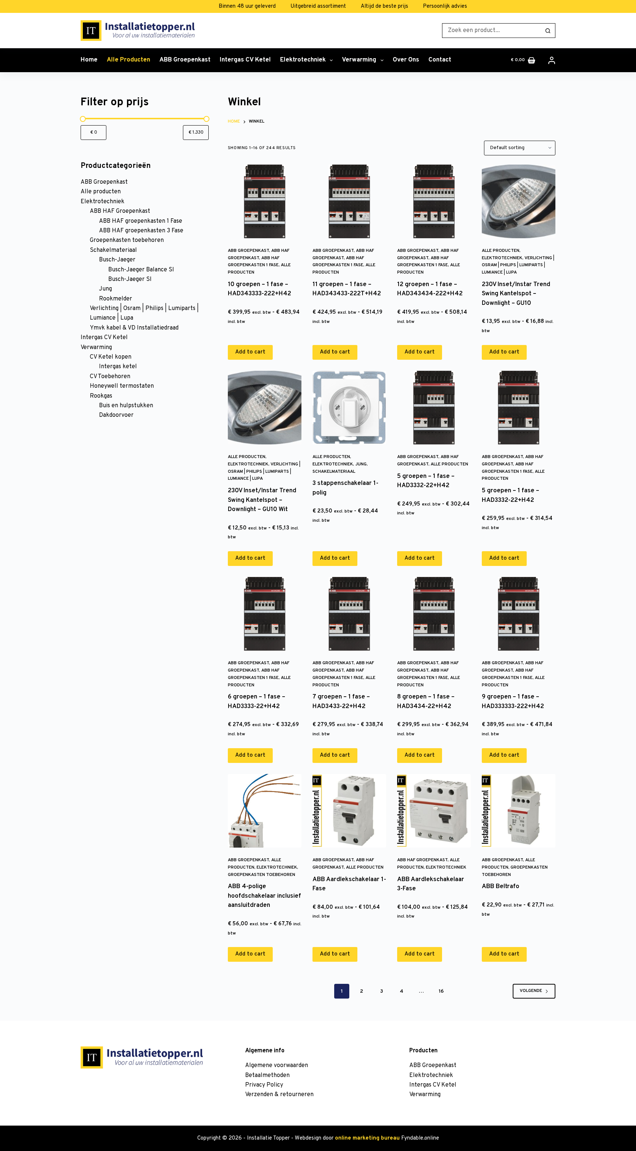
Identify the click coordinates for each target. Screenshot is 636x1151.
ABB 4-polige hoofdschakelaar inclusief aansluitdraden (264, 896)
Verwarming (359, 60)
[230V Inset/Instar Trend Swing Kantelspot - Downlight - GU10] (518, 201)
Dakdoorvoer (116, 415)
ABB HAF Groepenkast (422, 860)
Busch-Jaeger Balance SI (141, 270)
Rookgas (101, 396)
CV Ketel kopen (110, 357)
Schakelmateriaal (333, 472)
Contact (439, 60)
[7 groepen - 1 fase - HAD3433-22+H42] (349, 614)
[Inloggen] (551, 60)
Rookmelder (115, 299)
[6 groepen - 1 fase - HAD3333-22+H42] (264, 614)
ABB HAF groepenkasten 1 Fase (140, 221)
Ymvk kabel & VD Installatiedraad (134, 328)
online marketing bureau (367, 1138)
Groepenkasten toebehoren (261, 875)
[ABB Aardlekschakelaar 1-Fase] (349, 811)
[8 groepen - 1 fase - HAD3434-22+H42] (434, 614)
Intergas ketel (118, 366)
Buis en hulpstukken (126, 405)
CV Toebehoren (110, 376)
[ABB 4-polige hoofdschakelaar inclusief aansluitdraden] (264, 811)
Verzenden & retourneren (279, 1094)
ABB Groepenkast (185, 60)
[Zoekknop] (548, 30)
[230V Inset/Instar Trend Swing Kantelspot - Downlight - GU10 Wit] (264, 407)
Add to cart (250, 352)
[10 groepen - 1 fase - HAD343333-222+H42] (264, 201)
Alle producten (128, 60)
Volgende (531, 991)
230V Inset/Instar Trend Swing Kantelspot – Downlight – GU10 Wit (262, 500)
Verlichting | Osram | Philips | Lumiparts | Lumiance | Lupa (518, 265)
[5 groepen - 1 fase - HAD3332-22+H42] (434, 407)
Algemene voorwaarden (276, 1065)
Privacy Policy (264, 1085)
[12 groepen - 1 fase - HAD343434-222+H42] (434, 201)
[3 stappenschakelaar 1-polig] (349, 407)
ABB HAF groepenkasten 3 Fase (141, 231)
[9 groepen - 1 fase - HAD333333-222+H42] (518, 614)
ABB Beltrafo (500, 887)
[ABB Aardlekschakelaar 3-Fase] (434, 811)
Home (89, 60)
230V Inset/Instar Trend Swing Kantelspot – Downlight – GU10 (516, 294)
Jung (361, 464)
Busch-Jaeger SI (130, 279)
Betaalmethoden (267, 1075)
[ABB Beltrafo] (518, 811)
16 (441, 991)
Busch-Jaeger (117, 260)
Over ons (406, 60)
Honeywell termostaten (122, 386)
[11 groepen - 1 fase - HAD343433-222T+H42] (349, 201)
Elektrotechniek (303, 60)
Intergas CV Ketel (245, 60)
